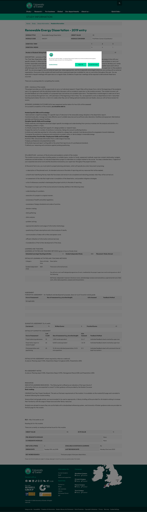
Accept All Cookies (93, 64)
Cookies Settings (53, 64)
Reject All (80, 64)
